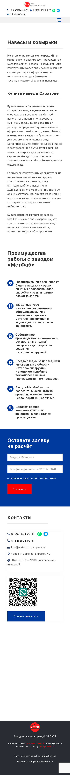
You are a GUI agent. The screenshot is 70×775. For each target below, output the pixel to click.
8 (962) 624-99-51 (42, 10)
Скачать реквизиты (26, 616)
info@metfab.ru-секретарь (28, 547)
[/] (35, 727)
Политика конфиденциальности (35, 761)
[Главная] (35, 4)
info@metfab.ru (18, 14)
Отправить (19, 489)
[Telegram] (58, 10)
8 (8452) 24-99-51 (22, 540)
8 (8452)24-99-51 (19, 10)
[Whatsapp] (53, 10)
